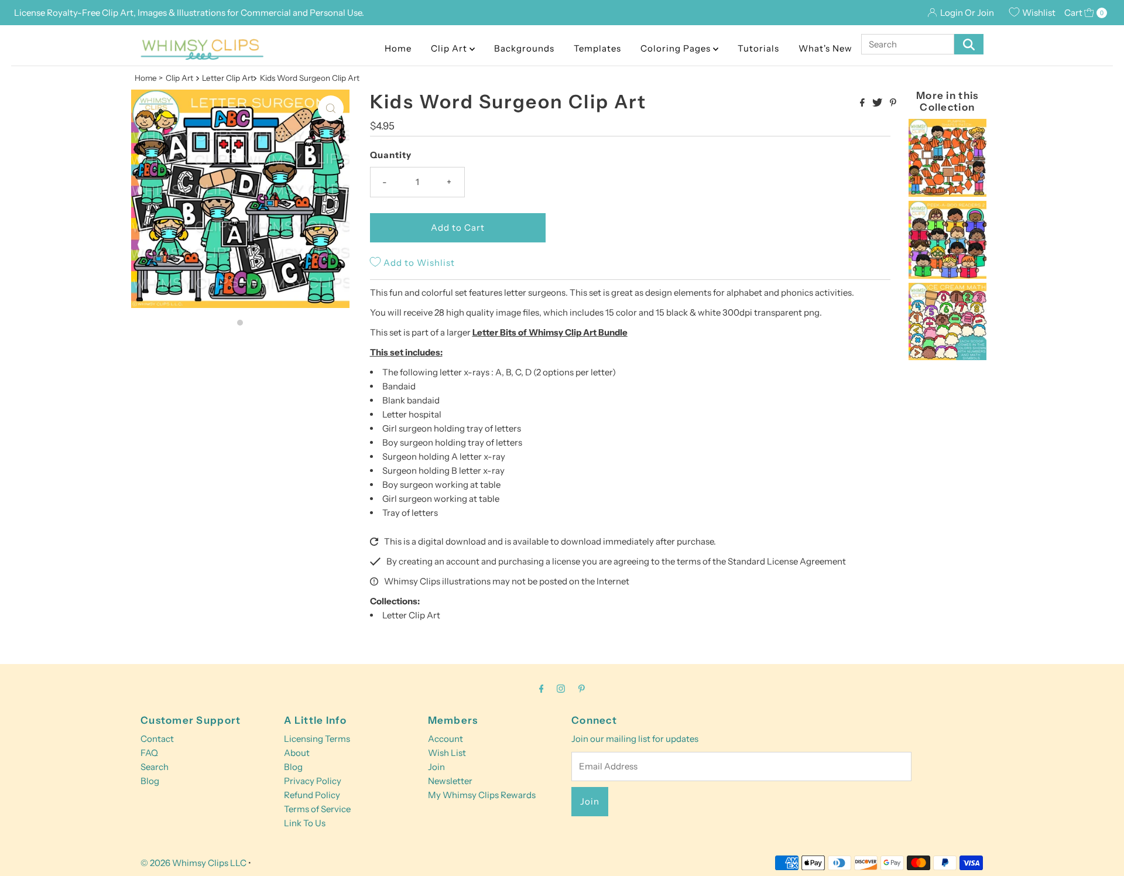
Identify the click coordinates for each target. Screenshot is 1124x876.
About (297, 752)
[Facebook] (541, 689)
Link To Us (304, 823)
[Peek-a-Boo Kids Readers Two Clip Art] (947, 275)
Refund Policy (312, 794)
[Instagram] (561, 689)
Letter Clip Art (411, 615)
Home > (149, 78)
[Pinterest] (581, 689)
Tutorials (758, 48)
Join (436, 766)
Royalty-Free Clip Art (90, 12)
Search (154, 766)
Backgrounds (524, 48)
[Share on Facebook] (863, 103)
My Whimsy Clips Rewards (482, 794)
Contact (157, 738)
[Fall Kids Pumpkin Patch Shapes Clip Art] (947, 193)
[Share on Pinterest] (893, 103)
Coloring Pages (676, 48)
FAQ (149, 752)
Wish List (447, 752)
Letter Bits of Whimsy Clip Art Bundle (550, 332)
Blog (149, 780)
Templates (597, 48)
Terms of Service (317, 809)
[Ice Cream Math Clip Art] (947, 356)
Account (445, 738)
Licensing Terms (317, 738)
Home (398, 48)
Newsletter (450, 780)
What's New (825, 48)
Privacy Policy (312, 780)
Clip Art (450, 48)
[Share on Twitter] (878, 103)
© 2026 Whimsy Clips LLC (193, 862)
